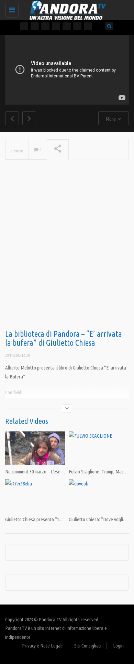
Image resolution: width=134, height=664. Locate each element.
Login (118, 646)
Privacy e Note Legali (42, 646)
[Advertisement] (67, 256)
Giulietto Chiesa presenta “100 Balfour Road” (48, 519)
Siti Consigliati (87, 646)
